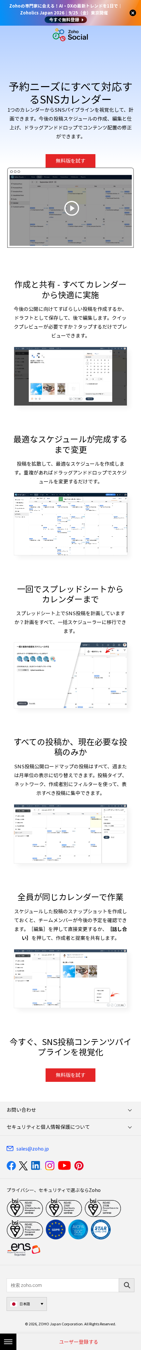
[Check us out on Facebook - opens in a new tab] (11, 1165)
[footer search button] (126, 1285)
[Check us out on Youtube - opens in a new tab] (64, 1165)
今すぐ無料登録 (64, 19)
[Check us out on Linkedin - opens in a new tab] (36, 1165)
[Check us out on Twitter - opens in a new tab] (23, 1165)
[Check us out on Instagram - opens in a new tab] (50, 1165)
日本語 (24, 1304)
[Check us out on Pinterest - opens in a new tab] (79, 1165)
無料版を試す (70, 160)
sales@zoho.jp (32, 1148)
